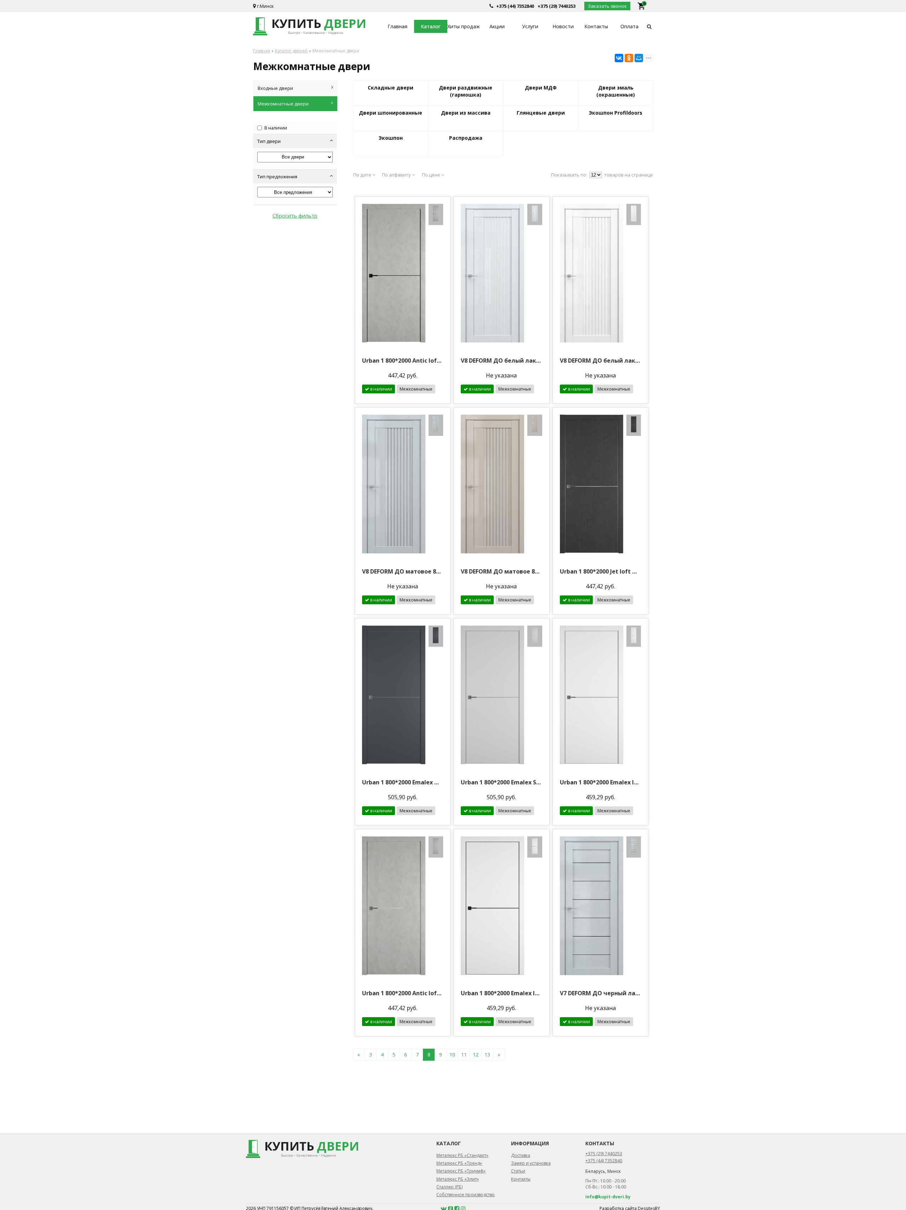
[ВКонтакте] (619, 58)
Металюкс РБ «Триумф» (461, 1171)
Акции (497, 26)
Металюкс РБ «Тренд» (459, 1163)
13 (487, 1054)
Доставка (520, 1155)
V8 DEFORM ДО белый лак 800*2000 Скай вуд (501, 360)
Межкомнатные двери (283, 103)
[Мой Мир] (639, 58)
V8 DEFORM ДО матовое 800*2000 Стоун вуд (501, 571)
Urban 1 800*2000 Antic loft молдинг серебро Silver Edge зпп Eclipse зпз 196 (402, 993)
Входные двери (275, 88)
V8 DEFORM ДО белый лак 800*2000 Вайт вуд (600, 360)
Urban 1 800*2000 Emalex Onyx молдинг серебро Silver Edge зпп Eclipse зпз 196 (402, 782)
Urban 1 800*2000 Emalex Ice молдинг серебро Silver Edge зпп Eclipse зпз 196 (600, 782)
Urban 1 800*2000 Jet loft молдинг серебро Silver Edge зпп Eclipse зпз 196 (600, 571)
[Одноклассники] (629, 58)
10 (452, 1054)
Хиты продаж (463, 26)
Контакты (596, 26)
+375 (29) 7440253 (556, 6)
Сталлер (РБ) (449, 1187)
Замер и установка (531, 1163)
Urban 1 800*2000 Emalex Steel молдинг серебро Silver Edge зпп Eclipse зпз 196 (501, 782)
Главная (397, 26)
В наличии (275, 128)
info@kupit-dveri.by (608, 1197)
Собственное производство (465, 1195)
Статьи (518, 1171)
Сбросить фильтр (295, 215)
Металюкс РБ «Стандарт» (462, 1155)
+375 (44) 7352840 (515, 6)
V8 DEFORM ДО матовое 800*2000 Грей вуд (402, 571)
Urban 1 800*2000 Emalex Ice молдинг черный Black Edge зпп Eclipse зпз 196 (501, 993)
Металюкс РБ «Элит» (457, 1179)
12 (475, 1054)
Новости (563, 26)
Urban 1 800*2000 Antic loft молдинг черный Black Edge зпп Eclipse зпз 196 (402, 360)
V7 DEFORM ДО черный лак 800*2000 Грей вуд (600, 993)
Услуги (530, 26)
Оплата (629, 26)
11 (464, 1054)
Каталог (431, 26)
